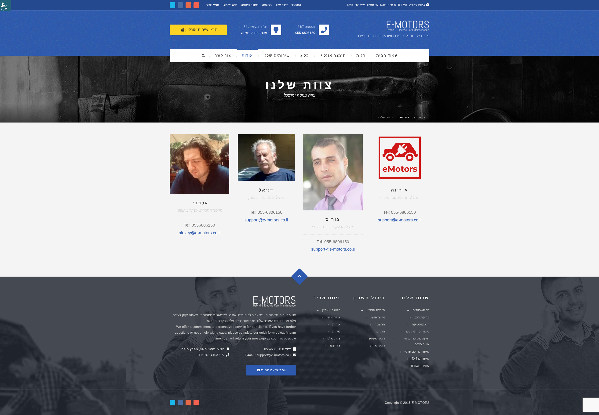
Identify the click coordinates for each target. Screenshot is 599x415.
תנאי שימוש (230, 5)
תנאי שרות (212, 5)
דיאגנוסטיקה (420, 324)
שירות (336, 331)
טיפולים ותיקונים (417, 331)
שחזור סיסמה (249, 5)
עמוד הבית (386, 56)
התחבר (296, 5)
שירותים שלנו (276, 56)
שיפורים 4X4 (420, 358)
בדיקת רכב (421, 317)
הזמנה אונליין (333, 56)
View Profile (199, 152)
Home (405, 117)
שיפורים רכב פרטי (416, 351)
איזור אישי (281, 5)
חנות (361, 56)
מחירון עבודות (419, 365)
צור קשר (223, 56)
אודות (247, 56)
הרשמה (267, 5)
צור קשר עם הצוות (273, 370)
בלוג (304, 56)
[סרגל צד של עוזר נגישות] (5, 5)
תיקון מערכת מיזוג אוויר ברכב (416, 341)
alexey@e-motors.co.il (199, 233)
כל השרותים (421, 310)
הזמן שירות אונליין (200, 29)
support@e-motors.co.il (266, 220)
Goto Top (301, 278)
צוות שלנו (333, 338)
